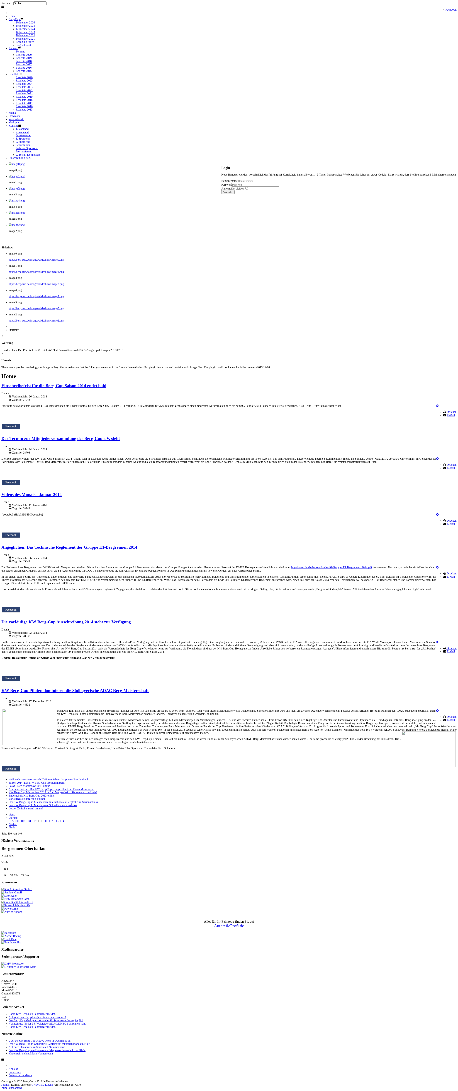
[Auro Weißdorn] (11, 911)
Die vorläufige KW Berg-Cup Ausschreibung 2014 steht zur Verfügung (66, 622)
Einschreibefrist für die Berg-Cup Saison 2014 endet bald (53, 385)
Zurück (13, 817)
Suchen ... (7, 3)
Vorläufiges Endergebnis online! (27, 798)
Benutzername (229, 180)
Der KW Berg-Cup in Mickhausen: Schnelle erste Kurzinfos (43, 805)
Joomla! (5, 1084)
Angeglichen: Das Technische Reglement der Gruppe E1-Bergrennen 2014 (69, 547)
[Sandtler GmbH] (11, 892)
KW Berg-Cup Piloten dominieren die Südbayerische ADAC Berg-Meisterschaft (75, 690)
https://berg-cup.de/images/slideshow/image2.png (36, 320)
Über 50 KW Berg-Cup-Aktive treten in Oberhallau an (39, 1040)
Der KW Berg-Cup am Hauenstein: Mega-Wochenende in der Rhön (47, 1050)
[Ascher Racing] (11, 935)
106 (17, 821)
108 (28, 821)
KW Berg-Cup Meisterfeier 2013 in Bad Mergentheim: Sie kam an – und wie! (53, 792)
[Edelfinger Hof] (11, 942)
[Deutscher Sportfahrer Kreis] (18, 966)
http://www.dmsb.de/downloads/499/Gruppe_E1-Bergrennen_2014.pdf (331, 567)
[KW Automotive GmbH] (16, 889)
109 (34, 821)
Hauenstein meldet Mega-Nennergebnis (31, 1053)
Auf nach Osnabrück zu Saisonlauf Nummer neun (37, 1047)
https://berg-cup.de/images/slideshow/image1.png (36, 271)
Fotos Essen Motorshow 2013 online (29, 785)
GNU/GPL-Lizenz (42, 1084)
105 (11, 821)
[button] (437, 405)
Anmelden (228, 192)
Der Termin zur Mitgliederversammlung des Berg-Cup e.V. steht (60, 438)
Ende (12, 827)
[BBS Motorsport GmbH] (16, 898)
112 (51, 821)
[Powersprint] (9, 908)
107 (23, 821)
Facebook (451, 9)
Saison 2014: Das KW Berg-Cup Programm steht (36, 782)
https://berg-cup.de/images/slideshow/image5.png (36, 308)
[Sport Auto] (9, 895)
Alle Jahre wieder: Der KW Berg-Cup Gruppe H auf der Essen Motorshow (51, 789)
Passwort (226, 184)
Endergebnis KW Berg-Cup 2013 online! (32, 795)
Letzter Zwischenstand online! (26, 808)
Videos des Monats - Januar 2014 (31, 494)
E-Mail (451, 415)
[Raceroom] (8, 932)
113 (56, 821)
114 (62, 821)
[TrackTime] (8, 939)
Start (11, 814)
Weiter (13, 824)
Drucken (452, 411)
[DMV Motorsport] (12, 963)
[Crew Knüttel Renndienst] (17, 902)
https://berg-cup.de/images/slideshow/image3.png (36, 284)
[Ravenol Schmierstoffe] (15, 905)
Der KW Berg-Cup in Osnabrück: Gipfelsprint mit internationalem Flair (49, 1043)
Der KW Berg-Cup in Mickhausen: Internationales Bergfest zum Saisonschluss (53, 802)
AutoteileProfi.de (229, 926)
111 (45, 821)
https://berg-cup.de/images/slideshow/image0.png (36, 259)
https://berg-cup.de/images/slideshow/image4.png (36, 296)
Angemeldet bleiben (232, 188)
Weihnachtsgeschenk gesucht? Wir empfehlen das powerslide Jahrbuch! (49, 779)
